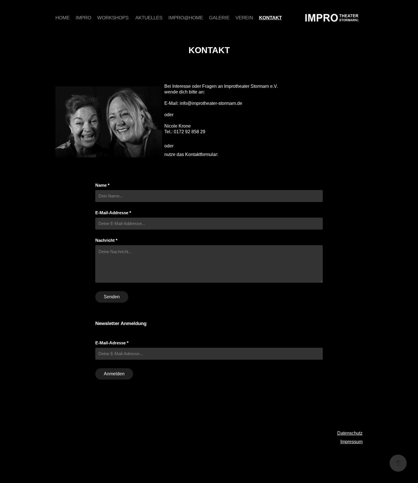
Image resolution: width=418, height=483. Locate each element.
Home (62, 17)
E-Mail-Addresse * (113, 213)
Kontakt (270, 17)
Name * (102, 185)
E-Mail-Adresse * (112, 343)
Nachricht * (106, 240)
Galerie (219, 17)
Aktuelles (148, 17)
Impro (83, 17)
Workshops (113, 17)
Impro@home (185, 17)
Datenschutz (350, 433)
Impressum (351, 441)
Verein (244, 17)
